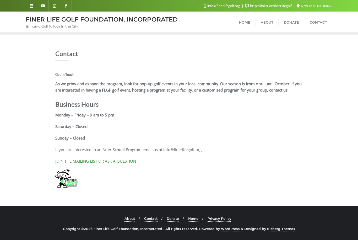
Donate (173, 218)
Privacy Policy (219, 218)
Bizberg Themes (281, 229)
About (129, 218)
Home (193, 218)
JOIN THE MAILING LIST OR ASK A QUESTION (95, 161)
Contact (151, 218)
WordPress (230, 229)
